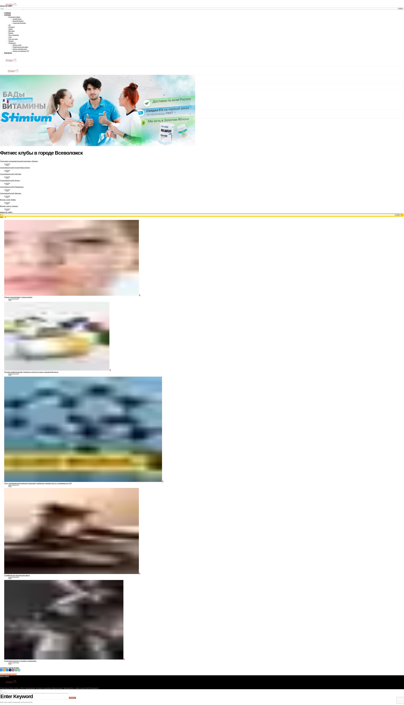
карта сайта (4, 676)
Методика (11, 31)
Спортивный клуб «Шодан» (10, 193)
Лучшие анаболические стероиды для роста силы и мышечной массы (31, 372)
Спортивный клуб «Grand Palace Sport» (15, 168)
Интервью (11, 27)
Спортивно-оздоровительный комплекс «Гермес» (19, 161)
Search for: (3, 692)
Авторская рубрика (14, 17)
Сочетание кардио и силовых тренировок (20, 661)
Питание (11, 41)
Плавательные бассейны (20, 47)
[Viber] (13, 670)
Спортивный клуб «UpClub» (10, 174)
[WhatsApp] (16, 670)
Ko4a (7, 165)
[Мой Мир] (7, 670)
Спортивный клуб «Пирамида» (12, 187)
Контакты (8, 53)
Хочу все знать (13, 39)
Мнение (10, 33)
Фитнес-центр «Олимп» (9, 206)
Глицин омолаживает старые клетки (18, 297)
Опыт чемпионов (13, 35)
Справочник (12, 43)
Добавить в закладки (8, 674)
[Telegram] (19, 670)
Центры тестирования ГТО (21, 51)
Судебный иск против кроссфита (17, 575)
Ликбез (10, 29)
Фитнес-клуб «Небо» (8, 200)
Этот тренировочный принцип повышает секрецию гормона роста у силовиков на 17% (38, 483)
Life (9, 25)
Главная (7, 13)
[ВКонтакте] (1, 670)
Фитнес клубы (17, 45)
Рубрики (7, 15)
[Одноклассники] (4, 670)
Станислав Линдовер (19, 23)
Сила (10, 37)
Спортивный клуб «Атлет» (10, 180)
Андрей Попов (17, 19)
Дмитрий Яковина (18, 21)
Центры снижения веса (20, 49)
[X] (10, 670)
